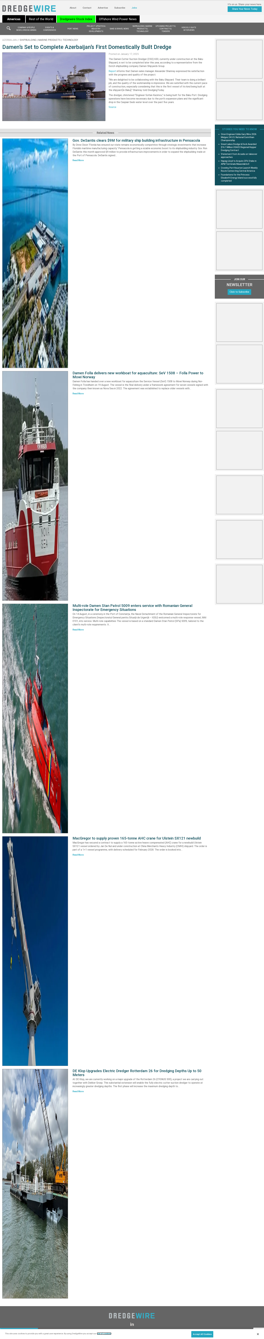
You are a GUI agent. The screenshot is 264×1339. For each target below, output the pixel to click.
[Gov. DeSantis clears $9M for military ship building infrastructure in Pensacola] (35, 253)
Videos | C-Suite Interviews (189, 28)
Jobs (134, 7)
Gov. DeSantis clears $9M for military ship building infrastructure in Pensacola (136, 140)
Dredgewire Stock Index (76, 19)
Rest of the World (41, 19)
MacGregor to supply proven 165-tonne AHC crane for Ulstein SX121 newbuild (137, 838)
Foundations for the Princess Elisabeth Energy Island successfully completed (239, 177)
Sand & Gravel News (119, 29)
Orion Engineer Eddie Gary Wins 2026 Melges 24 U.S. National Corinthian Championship (238, 137)
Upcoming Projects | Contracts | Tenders (166, 28)
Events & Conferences (49, 28)
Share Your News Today (244, 8)
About (73, 7)
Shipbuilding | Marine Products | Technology (142, 28)
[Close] (258, 1334)
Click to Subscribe (239, 291)
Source (112, 107)
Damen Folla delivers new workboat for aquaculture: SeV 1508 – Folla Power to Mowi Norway (138, 375)
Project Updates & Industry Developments (96, 28)
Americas (13, 19)
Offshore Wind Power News (118, 19)
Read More (78, 160)
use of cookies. (104, 1333)
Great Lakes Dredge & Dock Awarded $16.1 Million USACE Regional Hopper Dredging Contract (239, 147)
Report (112, 71)
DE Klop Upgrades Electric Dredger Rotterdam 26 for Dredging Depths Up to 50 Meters (137, 1073)
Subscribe (119, 7)
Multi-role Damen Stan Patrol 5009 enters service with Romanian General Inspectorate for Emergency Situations (132, 608)
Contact (87, 7)
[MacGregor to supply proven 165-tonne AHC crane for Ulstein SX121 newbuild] (35, 951)
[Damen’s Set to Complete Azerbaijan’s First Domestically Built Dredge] (53, 86)
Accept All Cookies (202, 1334)
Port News (73, 29)
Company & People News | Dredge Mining (26, 28)
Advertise (103, 7)
